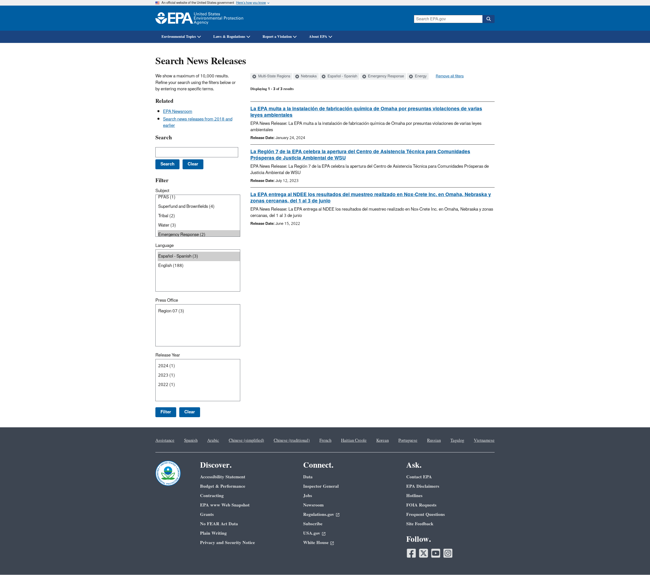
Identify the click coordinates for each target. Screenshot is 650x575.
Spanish (191, 440)
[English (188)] (199, 265)
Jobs (307, 495)
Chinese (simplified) (246, 440)
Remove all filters (450, 76)
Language (164, 245)
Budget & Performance (222, 486)
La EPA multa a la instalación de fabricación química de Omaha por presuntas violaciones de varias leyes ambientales (366, 112)
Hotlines (414, 495)
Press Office (166, 300)
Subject (162, 191)
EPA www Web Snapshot (225, 505)
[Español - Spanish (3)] (199, 256)
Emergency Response (385, 76)
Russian (434, 440)
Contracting (212, 495)
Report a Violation (277, 37)
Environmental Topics (178, 37)
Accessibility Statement (222, 477)
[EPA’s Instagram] (448, 553)
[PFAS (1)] (199, 197)
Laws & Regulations (229, 37)
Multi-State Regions (273, 76)
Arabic (213, 440)
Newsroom (313, 505)
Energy (420, 76)
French (325, 440)
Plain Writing (213, 533)
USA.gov (311, 533)
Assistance (164, 440)
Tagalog (457, 440)
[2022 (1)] (199, 385)
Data (308, 477)
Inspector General (321, 486)
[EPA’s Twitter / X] (423, 553)
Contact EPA (419, 477)
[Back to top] (636, 561)
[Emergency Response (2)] (199, 235)
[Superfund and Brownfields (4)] (199, 206)
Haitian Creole (354, 440)
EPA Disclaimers (422, 486)
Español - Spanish (342, 76)
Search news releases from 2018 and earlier (197, 122)
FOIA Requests (421, 505)
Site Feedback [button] (419, 524)
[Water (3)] (199, 225)
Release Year (167, 355)
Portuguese (407, 440)
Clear (189, 412)
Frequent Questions (425, 514)
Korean (382, 440)
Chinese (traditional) (292, 440)
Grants (207, 514)
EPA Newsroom (177, 111)
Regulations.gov (318, 514)
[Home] (199, 18)
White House (316, 542)
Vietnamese (484, 440)
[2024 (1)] (199, 366)
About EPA (318, 37)
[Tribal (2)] (199, 216)
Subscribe (312, 524)
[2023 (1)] (199, 375)
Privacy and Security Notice (227, 542)
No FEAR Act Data (219, 524)
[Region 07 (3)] (199, 311)
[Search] (488, 19)
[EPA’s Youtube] (436, 553)
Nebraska (308, 76)
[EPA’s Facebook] (411, 553)
